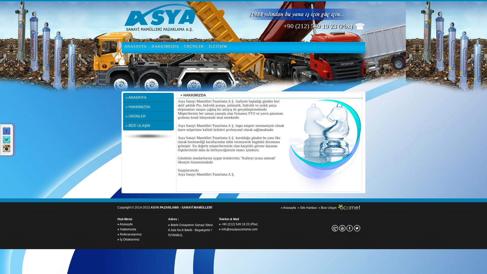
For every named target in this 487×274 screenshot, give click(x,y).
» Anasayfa (288, 208)
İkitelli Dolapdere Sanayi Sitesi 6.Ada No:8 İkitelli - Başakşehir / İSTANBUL (190, 230)
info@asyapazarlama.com (238, 229)
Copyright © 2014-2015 (164, 207)
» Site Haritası (307, 208)
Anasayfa (125, 224)
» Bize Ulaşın (327, 208)
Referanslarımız (129, 234)
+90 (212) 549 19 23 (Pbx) (238, 224)
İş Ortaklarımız (128, 239)
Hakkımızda (126, 229)
